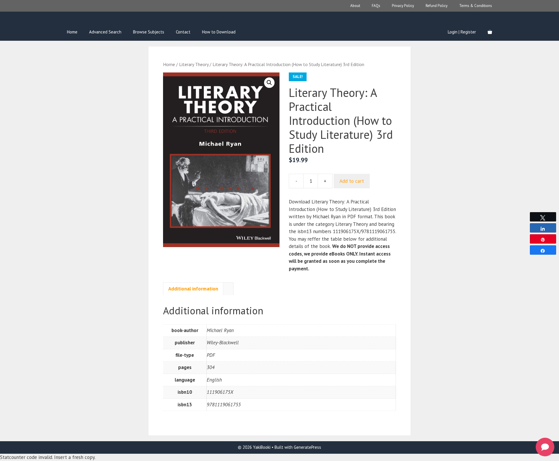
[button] (269, 82)
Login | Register (462, 32)
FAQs (376, 5)
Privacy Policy (403, 5)
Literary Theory (193, 64)
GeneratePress (307, 447)
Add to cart (351, 181)
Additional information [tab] (193, 289)
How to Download (219, 32)
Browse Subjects (148, 32)
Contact (183, 32)
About (355, 5)
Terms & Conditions (475, 5)
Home (72, 32)
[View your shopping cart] (490, 32)
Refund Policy (436, 5)
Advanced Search (105, 32)
